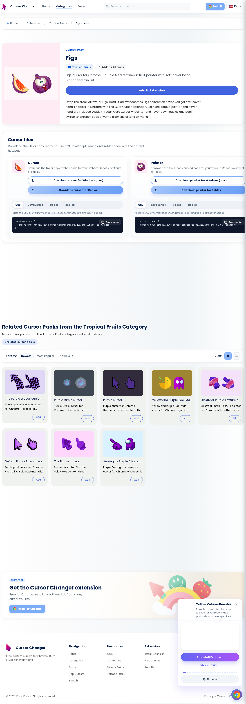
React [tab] (54, 205)
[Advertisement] (123, 281)
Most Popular (45, 356)
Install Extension (155, 654)
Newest (26, 356)
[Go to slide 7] (199, 672)
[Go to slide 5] (194, 672)
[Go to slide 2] (186, 672)
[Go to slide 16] (220, 672)
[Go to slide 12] (211, 672)
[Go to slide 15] (218, 672)
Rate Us (149, 667)
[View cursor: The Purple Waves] (25, 395)
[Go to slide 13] (213, 672)
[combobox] (147, 6)
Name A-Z (66, 356)
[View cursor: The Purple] (74, 457)
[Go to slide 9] (204, 672)
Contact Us (114, 660)
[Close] (236, 604)
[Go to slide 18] (225, 672)
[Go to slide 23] (236, 672)
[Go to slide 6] (197, 672)
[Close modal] (163, 329)
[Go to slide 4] (192, 672)
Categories (64, 6)
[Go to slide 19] (227, 672)
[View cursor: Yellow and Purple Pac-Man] (172, 396)
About (111, 654)
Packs (81, 6)
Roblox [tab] (70, 205)
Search (73, 680)
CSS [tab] (18, 205)
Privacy (208, 696)
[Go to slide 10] (206, 672)
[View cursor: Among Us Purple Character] (123, 457)
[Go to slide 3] (190, 672)
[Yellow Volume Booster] (210, 636)
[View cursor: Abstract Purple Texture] (221, 396)
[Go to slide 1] (183, 672)
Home (46, 6)
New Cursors (152, 660)
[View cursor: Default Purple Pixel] (25, 457)
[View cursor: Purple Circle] (74, 396)
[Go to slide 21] (232, 672)
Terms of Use (115, 674)
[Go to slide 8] (201, 672)
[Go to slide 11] (208, 672)
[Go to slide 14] (215, 672)
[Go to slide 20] (229, 672)
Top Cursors (76, 674)
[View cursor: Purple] (123, 396)
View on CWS (208, 665)
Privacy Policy (115, 667)
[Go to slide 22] (234, 672)
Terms (221, 696)
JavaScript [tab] (35, 205)
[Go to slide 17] (222, 672)
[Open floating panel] (236, 694)
